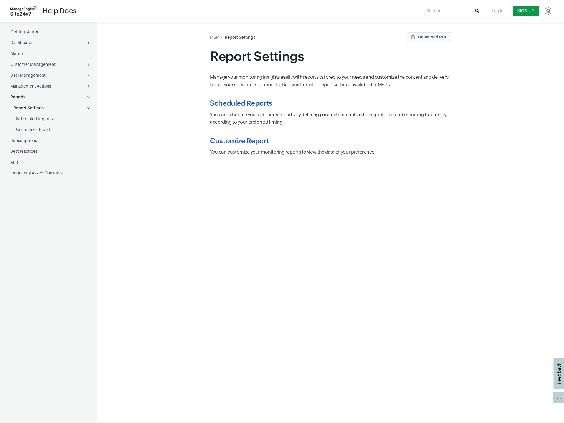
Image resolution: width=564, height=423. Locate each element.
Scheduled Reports (34, 118)
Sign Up (525, 11)
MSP (214, 37)
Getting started (25, 31)
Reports (18, 97)
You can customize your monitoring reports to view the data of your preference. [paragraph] (292, 152)
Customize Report (33, 129)
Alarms (17, 53)
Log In (497, 11)
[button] (477, 11)
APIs (14, 162)
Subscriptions (23, 140)
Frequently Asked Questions (37, 173)
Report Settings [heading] (258, 56)
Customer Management (33, 64)
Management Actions (30, 86)
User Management (28, 75)
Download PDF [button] (432, 37)
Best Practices (24, 151)
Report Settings (28, 107)
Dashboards (21, 42)
